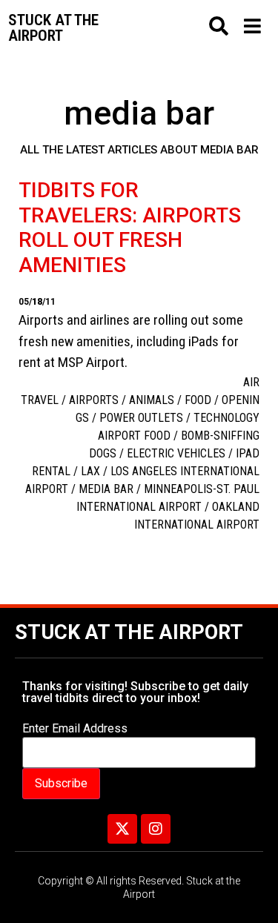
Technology (226, 418)
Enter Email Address (75, 729)
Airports (94, 400)
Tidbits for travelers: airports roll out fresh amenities (130, 227)
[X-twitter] (122, 829)
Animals (151, 400)
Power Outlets (141, 418)
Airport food (134, 436)
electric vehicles (176, 453)
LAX (90, 471)
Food (198, 400)
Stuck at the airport (53, 27)
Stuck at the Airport (129, 632)
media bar (106, 489)
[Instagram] (156, 829)
